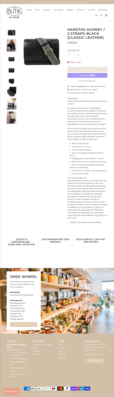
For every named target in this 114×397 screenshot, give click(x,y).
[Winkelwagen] (106, 15)
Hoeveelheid (73, 50)
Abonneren (94, 361)
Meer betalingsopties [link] (87, 81)
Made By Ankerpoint (65, 394)
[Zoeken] (96, 15)
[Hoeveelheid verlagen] (69, 55)
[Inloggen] (101, 15)
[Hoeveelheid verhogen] (78, 55)
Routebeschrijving (23, 324)
